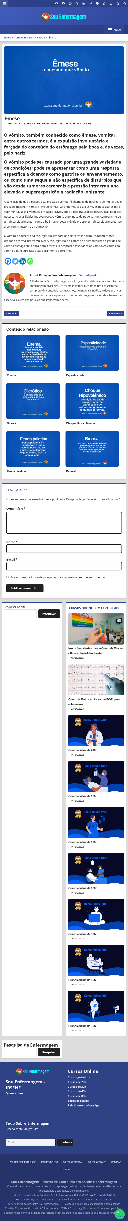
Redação (116, 1162)
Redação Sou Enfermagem (42, 123)
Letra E (68, 123)
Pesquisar (49, 613)
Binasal (71, 471)
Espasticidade (75, 375)
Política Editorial (73, 1162)
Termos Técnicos (82, 123)
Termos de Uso (49, 1162)
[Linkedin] (22, 261)
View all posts (88, 275)
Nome (11, 542)
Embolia (13, 314)
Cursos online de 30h (82, 1026)
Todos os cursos (78, 1101)
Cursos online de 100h (82, 888)
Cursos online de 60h (82, 980)
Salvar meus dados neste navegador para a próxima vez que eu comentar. (58, 577)
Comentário (15, 508)
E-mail (11, 559)
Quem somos (14, 1093)
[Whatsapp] (30, 261)
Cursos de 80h (77, 1096)
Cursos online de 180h (82, 796)
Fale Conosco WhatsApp (84, 1105)
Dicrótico (12, 423)
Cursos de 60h (77, 1091)
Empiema (114, 314)
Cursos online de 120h (82, 842)
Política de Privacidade (23, 1162)
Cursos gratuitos (79, 1077)
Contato (65, 1169)
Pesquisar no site (15, 607)
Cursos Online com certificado (94, 608)
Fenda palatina (16, 471)
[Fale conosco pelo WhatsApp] (119, 1214)
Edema (11, 375)
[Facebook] (8, 261)
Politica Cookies (97, 1162)
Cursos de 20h (77, 1082)
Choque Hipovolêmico (80, 423)
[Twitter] (15, 261)
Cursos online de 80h (82, 934)
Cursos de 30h (77, 1087)
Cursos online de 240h (82, 750)
